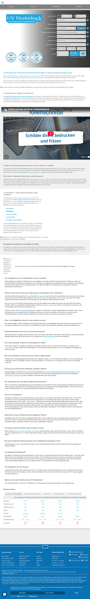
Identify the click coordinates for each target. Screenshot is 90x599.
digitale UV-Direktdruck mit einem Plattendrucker (19, 96)
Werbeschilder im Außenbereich (13, 375)
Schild (5, 203)
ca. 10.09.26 (72, 48)
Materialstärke (52, 24)
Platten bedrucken (33, 172)
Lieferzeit (19, 170)
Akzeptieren (49, 593)
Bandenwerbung (17, 197)
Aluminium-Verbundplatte (14, 494)
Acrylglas (7, 76)
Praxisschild (25, 197)
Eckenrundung (52, 40)
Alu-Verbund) (35, 431)
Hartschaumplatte (59, 494)
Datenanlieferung (51, 44)
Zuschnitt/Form (52, 36)
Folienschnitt (42, 296)
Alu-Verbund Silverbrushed (32, 494)
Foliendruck (10, 303)
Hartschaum (60, 179)
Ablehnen (22, 593)
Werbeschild (31, 197)
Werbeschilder (14, 76)
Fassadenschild (7, 199)
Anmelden (11, 6)
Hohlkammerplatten (60, 372)
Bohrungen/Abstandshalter (48, 32)
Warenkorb (78, 6)
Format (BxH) (52, 16)
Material (54, 20)
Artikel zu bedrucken (48, 336)
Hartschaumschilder (11, 214)
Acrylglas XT (47, 494)
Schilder (31, 77)
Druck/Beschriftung (50, 28)
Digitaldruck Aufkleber (48, 305)
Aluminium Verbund (23, 76)
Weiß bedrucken (40, 77)
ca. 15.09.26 (62, 48)
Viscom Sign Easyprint (74, 494)
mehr (77, 593)
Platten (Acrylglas (19, 431)
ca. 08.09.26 (82, 48)
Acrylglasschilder (10, 217)
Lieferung (53, 48)
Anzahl (54, 54)
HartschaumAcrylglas (34, 76)
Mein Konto (34, 6)
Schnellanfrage (56, 6)
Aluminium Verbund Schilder (14, 220)
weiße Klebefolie (24, 310)
